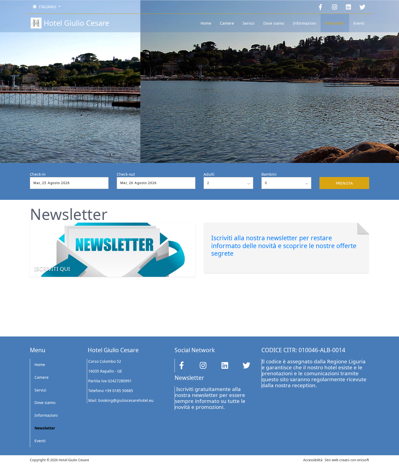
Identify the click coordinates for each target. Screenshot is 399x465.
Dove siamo (273, 23)
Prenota (344, 183)
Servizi (249, 23)
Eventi (359, 23)
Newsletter (335, 23)
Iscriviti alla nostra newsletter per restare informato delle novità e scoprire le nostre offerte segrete (283, 245)
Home (206, 23)
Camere (227, 23)
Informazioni (304, 23)
